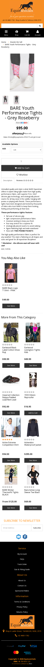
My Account (22, 554)
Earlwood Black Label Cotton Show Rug (11, 350)
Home (3, 42)
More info (28, 133)
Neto (30, 664)
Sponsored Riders (22, 591)
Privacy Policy (22, 607)
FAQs (22, 559)
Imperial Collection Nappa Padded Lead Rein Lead (10, 397)
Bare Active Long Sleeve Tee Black (32, 491)
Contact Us (22, 585)
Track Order (22, 564)
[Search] (40, 25)
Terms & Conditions (22, 602)
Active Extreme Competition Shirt (10, 443)
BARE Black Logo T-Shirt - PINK (10, 289)
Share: (18, 123)
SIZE (4, 148)
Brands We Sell (16, 42)
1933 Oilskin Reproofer (29, 396)
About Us (22, 580)
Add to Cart (23, 167)
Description (7, 180)
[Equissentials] (22, 7)
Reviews (19, 180)
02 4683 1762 (23, 635)
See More (11, 306)
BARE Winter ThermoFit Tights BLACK (10, 492)
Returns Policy (22, 612)
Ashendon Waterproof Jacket (32, 443)
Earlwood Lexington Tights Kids (32, 350)
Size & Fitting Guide (22, 569)
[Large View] (5, 100)
